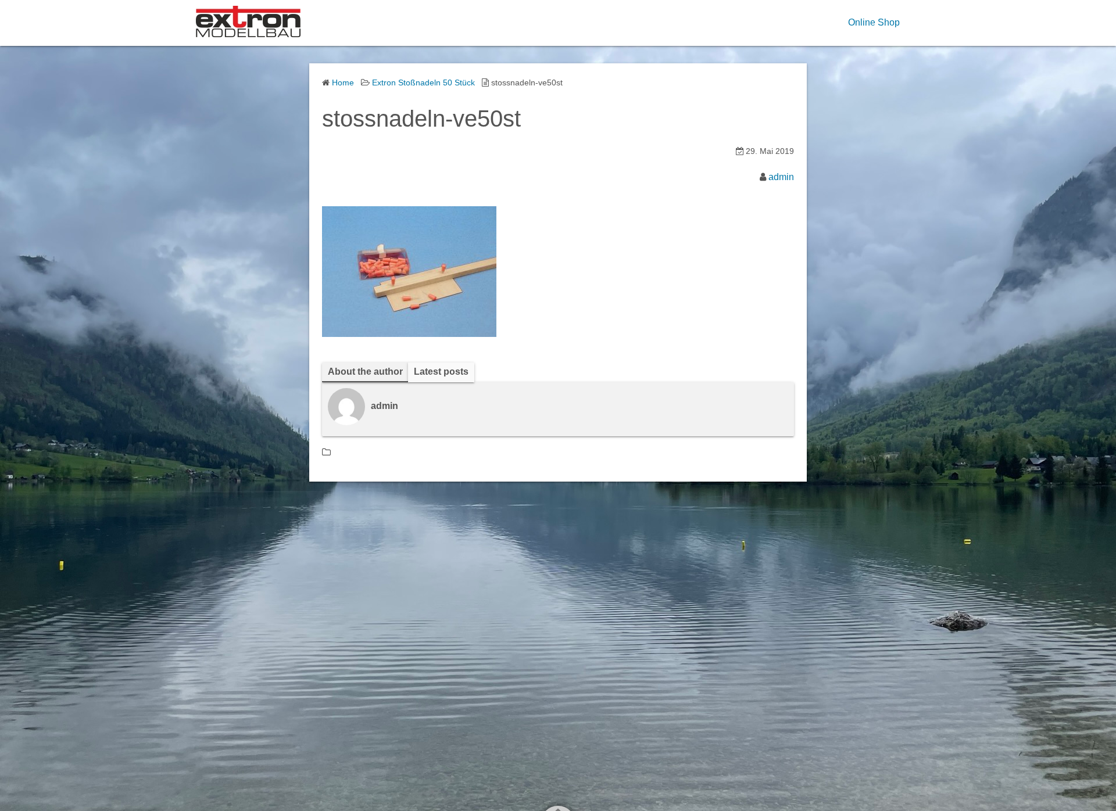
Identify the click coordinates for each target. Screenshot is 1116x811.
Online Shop (874, 22)
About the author (365, 371)
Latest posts (441, 371)
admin (781, 177)
